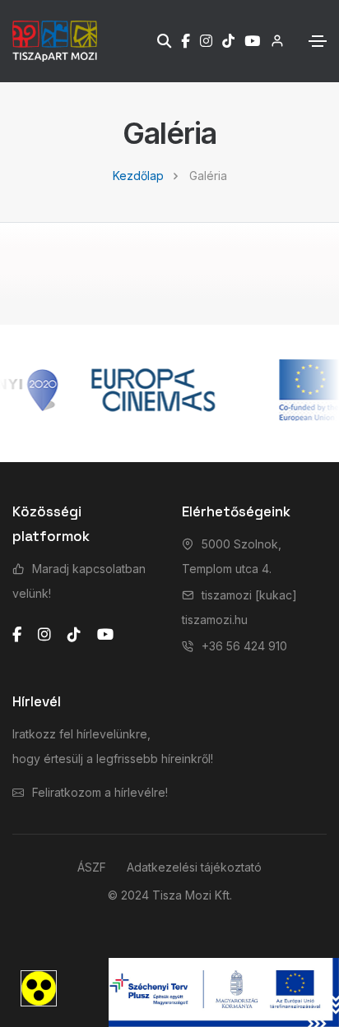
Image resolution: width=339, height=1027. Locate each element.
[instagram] (44, 634)
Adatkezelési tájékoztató (194, 867)
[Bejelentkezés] (272, 41)
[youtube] (105, 634)
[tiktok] (74, 634)
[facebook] (16, 634)
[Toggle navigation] (318, 41)
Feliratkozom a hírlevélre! (100, 792)
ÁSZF (91, 867)
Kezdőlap (138, 176)
